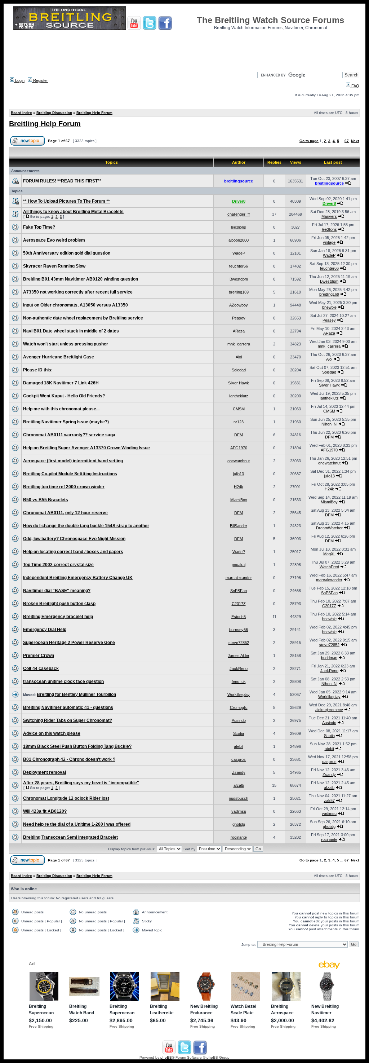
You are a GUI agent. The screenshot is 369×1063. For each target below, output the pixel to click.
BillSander (238, 526)
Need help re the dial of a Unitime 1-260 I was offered (76, 824)
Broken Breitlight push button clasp (59, 603)
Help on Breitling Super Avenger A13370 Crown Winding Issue (86, 447)
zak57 (329, 800)
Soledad (239, 370)
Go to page (309, 141)
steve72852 (238, 642)
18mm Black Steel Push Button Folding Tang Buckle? (77, 746)
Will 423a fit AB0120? (45, 811)
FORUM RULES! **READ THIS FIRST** (62, 181)
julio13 (238, 474)
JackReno (239, 668)
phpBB (166, 1057)
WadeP (238, 253)
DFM (238, 435)
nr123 (239, 422)
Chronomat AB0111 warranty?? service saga (69, 434)
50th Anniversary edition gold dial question (66, 253)
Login (19, 80)
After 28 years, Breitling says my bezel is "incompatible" (81, 782)
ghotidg (238, 824)
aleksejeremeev (329, 709)
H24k (238, 487)
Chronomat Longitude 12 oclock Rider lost (66, 798)
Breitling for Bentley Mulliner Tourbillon (76, 694)
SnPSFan (238, 590)
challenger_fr (238, 214)
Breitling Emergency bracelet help (58, 616)
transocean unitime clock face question (63, 681)
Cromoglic (239, 707)
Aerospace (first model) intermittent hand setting (73, 460)
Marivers (329, 216)
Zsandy (238, 772)
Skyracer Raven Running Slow (54, 266)
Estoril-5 (238, 616)
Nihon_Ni (329, 424)
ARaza (239, 331)
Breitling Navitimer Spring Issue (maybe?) (66, 421)
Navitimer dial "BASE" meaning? (56, 590)
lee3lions (238, 227)
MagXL (329, 554)
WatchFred (329, 567)
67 (346, 141)
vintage (329, 242)
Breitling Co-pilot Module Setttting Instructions (70, 473)
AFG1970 (238, 448)
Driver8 (238, 201)
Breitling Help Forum (94, 113)
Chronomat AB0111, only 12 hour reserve (65, 512)
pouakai (238, 565)
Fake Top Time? (39, 227)
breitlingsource (238, 181)
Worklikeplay (238, 694)
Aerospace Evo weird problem (54, 240)
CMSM (239, 409)
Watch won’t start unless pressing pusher (65, 344)
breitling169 (239, 292)
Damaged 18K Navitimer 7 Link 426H (61, 382)
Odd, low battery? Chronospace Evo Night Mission (74, 538)
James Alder (238, 655)
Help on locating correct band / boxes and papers (73, 551)
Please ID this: (38, 369)
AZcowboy (238, 305)
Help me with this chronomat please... (61, 408)
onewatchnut (238, 461)
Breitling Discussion (54, 113)
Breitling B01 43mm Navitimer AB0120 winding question (80, 279)
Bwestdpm (239, 279)
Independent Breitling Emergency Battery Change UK (78, 577)
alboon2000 (238, 240)
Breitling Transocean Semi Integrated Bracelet (70, 837)
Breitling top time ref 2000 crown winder (64, 486)
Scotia (238, 733)
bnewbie (329, 307)
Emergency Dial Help (44, 629)
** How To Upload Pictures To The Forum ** (66, 201)
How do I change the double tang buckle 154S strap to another (86, 525)
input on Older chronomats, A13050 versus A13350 (75, 305)
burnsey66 (238, 629)
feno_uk (239, 681)
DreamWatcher (329, 528)
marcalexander (239, 577)
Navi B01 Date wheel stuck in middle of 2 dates (71, 331)
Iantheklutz (238, 396)
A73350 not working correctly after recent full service (78, 292)
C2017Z (239, 603)
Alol (239, 357)
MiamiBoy (238, 500)
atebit (238, 746)
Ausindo (239, 720)
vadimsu (238, 811)
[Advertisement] (184, 48)
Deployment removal (44, 772)
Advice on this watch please (51, 733)
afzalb (239, 785)
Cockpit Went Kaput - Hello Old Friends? (64, 395)
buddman (329, 658)
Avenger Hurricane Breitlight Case (58, 357)
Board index (21, 113)
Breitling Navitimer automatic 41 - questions (68, 707)
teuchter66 (238, 266)
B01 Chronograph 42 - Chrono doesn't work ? (69, 759)
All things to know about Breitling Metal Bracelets (73, 211)
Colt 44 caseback (41, 668)
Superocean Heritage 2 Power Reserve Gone (69, 642)
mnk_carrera (238, 344)
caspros (238, 759)
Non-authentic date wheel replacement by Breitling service (83, 318)
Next (355, 141)
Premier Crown (38, 655)
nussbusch (238, 798)
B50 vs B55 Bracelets (45, 499)
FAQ (354, 86)
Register (40, 80)
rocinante (239, 837)
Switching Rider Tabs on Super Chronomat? (67, 720)
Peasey (238, 318)
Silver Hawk (238, 383)
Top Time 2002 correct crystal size (58, 564)
